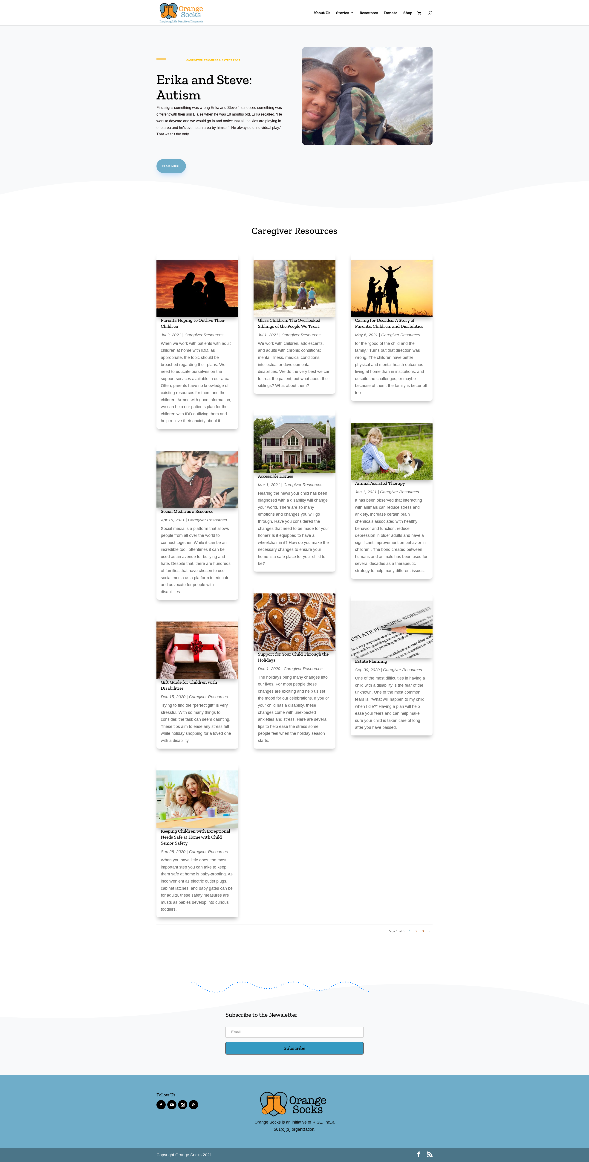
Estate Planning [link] (371, 661)
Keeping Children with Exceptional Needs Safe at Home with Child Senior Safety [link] (195, 837)
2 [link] (416, 931)
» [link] (429, 931)
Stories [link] (342, 13)
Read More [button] (171, 166)
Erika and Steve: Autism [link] (204, 87)
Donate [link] (390, 13)
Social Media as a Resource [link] (187, 511)
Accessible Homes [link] (275, 476)
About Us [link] (322, 13)
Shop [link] (407, 13)
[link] (181, 12)
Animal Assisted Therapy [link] (380, 483)
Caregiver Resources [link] (204, 335)
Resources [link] (369, 13)
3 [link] (423, 931)
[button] (294, 1048)
